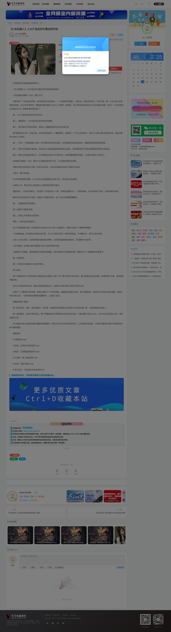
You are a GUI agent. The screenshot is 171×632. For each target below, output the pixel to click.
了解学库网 (101, 70)
